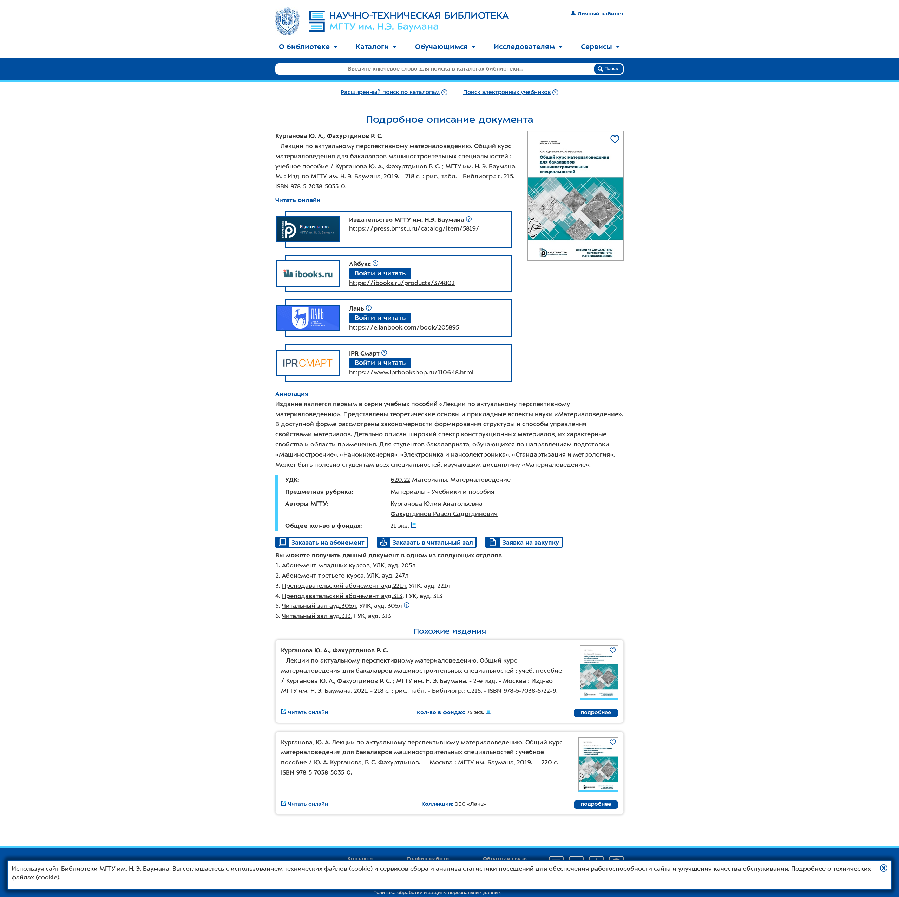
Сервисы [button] (596, 47)
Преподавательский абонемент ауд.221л (344, 586)
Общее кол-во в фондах (322, 526)
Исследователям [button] (524, 47)
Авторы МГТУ (306, 503)
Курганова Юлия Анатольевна (437, 503)
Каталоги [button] (372, 47)
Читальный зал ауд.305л (319, 606)
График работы (428, 859)
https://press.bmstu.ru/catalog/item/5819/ (414, 228)
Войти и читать (380, 273)
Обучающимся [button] (441, 47)
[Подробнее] (444, 92)
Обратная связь (505, 859)
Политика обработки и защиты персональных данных (437, 892)
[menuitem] (308, 47)
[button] (883, 868)
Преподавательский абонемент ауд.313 (342, 596)
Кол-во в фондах (440, 712)
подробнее (596, 712)
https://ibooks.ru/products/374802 (402, 283)
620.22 (400, 480)
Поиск (610, 68)
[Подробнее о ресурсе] (469, 220)
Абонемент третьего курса (323, 575)
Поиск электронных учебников (507, 92)
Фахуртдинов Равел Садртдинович (444, 514)
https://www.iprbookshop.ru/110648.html (411, 372)
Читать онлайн (298, 200)
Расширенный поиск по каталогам (390, 92)
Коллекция (436, 804)
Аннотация (291, 394)
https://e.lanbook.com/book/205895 (404, 327)
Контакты (360, 859)
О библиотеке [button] (304, 47)
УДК (291, 480)
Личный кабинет (601, 13)
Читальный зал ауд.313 (316, 616)
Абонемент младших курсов (326, 565)
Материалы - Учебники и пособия (442, 492)
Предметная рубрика (318, 492)
